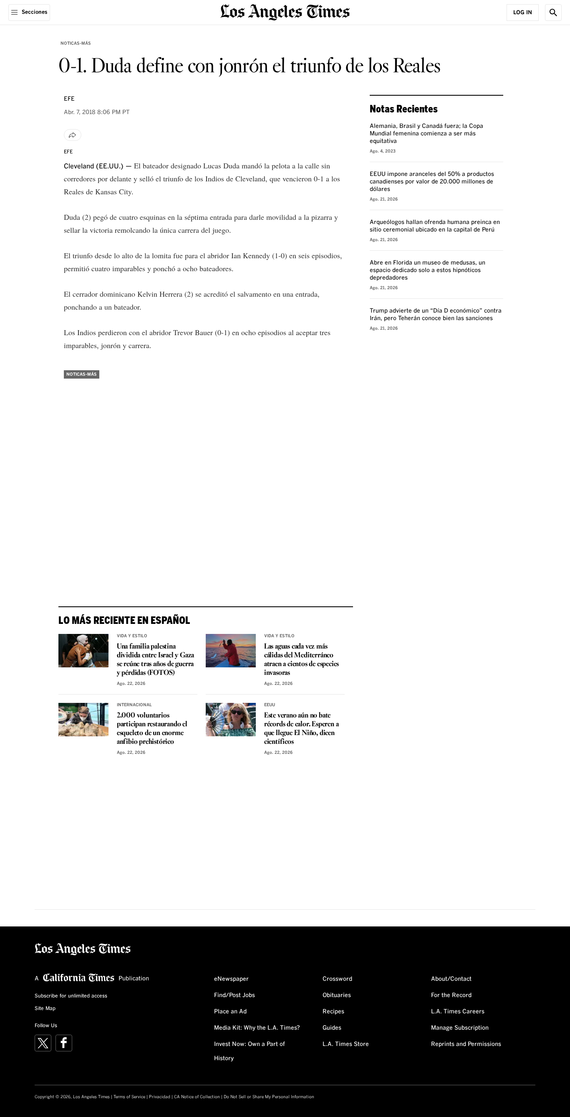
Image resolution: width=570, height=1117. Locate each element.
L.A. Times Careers (457, 1012)
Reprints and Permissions (466, 1044)
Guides (332, 1028)
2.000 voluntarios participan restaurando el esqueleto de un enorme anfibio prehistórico (152, 728)
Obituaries (337, 995)
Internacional (134, 705)
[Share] (72, 135)
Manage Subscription (460, 1028)
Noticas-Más (76, 43)
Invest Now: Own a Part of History (249, 1051)
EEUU (269, 705)
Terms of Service (129, 1097)
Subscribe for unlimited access (71, 996)
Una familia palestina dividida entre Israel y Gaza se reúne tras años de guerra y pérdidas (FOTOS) (155, 659)
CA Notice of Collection (197, 1097)
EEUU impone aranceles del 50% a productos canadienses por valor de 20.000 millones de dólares (432, 181)
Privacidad (159, 1097)
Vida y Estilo (132, 636)
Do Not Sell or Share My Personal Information (269, 1097)
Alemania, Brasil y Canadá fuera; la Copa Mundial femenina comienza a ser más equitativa (426, 133)
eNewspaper (231, 979)
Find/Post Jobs (234, 995)
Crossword (337, 979)
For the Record (451, 995)
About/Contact (451, 979)
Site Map (45, 1008)
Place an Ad (230, 1012)
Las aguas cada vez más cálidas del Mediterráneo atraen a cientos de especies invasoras (301, 659)
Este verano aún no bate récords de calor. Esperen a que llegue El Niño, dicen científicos (301, 728)
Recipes (333, 1012)
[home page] (285, 11)
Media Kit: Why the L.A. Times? (257, 1028)
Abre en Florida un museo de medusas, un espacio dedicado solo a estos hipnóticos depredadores (427, 270)
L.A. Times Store (346, 1044)
